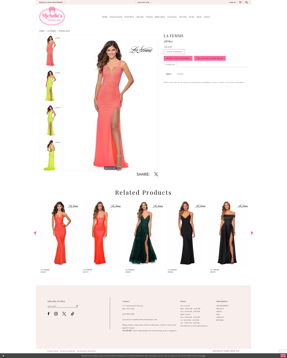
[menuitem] (51, 2)
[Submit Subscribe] (77, 306)
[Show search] (247, 2)
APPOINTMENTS (222, 306)
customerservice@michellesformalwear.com (139, 319)
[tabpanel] (50, 51)
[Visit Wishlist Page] (240, 2)
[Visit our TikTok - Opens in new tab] (72, 314)
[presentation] (58, 233)
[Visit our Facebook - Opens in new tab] (49, 313)
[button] (232, 2)
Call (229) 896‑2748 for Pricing (210, 58)
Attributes (170, 64)
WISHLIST (220, 309)
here (203, 356)
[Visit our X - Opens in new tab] (64, 314)
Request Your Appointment (178, 58)
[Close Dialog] (3, 356)
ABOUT (219, 311)
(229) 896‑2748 (128, 314)
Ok (283, 356)
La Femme (51, 31)
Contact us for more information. (231, 82)
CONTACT (220, 317)
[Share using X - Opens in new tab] (156, 174)
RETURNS (220, 320)
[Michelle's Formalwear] (52, 15)
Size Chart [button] (168, 46)
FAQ (218, 314)
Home (41, 31)
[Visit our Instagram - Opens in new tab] (56, 314)
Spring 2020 (64, 31)
